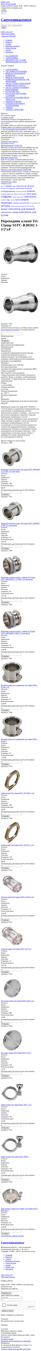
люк (38, 203)
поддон (3, 194)
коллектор (4, 188)
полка (32, 203)
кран (22, 197)
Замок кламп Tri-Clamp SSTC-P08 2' (15, 1157)
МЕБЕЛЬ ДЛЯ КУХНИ (14, 77)
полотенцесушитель (23, 188)
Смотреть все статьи (9, 182)
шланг (4, 209)
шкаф (20, 194)
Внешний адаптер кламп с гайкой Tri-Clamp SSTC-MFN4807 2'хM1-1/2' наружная (18, 632)
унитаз (31, 190)
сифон (14, 186)
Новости (8, 42)
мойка (15, 197)
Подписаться (6, 1293)
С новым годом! (7, 117)
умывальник (18, 206)
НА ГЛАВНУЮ (11, 56)
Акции (8, 50)
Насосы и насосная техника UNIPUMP (16, 170)
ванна (12, 206)
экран (16, 194)
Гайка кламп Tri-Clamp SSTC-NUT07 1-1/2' (17, 845)
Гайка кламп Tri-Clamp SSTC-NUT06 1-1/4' (17, 793)
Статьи (8, 44)
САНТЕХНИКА (11, 58)
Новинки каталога (12, 46)
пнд (18, 197)
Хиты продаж (10, 48)
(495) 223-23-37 (7, 32)
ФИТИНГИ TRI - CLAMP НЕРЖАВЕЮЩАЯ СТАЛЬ (16, 61)
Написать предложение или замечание (16, 1341)
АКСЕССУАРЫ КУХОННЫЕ (17, 87)
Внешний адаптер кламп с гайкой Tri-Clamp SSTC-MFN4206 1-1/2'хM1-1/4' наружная (18, 578)
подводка (7, 202)
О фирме (8, 40)
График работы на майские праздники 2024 (18, 127)
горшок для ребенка (21, 203)
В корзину (5, 341)
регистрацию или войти (10, 330)
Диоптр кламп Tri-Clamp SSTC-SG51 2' (16, 949)
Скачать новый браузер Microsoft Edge (16, 1349)
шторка (6, 205)
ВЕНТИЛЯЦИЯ (11, 89)
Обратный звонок (8, 34)
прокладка (31, 194)
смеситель (30, 196)
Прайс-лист (9, 1267)
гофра (8, 200)
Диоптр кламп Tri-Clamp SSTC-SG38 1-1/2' (17, 897)
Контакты (9, 52)
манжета (24, 194)
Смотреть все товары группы (12, 1236)
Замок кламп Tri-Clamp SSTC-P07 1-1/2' (16, 1105)
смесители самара (10, 212)
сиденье (11, 188)
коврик (25, 199)
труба (18, 199)
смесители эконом (25, 186)
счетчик (12, 200)
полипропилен (8, 191)
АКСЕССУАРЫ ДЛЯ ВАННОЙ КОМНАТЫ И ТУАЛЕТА (18, 84)
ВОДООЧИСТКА (12, 92)
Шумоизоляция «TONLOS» (12, 145)
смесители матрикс (21, 191)
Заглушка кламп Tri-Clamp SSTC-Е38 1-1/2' (17, 1001)
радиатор (10, 194)
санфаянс (7, 196)
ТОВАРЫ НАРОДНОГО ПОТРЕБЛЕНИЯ (15, 105)
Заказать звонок (7, 1311)
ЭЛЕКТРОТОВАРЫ (13, 102)
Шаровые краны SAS (9, 157)
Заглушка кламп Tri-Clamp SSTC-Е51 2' (16, 1053)
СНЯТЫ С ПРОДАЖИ (14, 110)
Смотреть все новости (9, 141)
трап (35, 203)
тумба (3, 200)
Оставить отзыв (7, 1339)
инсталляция (30, 206)
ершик (9, 186)
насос (3, 186)
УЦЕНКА (9, 108)
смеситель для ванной (21, 208)
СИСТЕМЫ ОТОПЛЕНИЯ (16, 71)
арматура (24, 206)
